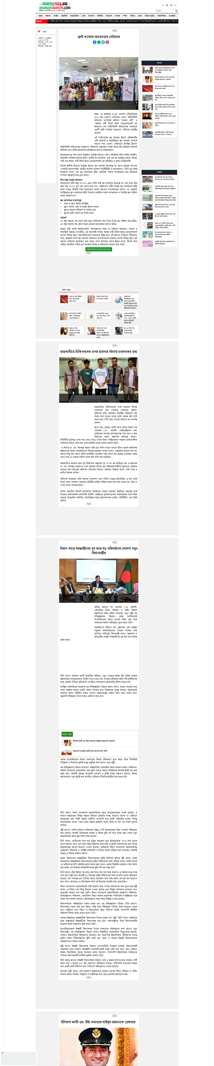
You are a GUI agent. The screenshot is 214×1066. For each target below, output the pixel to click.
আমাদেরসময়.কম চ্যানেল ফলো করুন (98, 249)
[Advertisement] (114, 7)
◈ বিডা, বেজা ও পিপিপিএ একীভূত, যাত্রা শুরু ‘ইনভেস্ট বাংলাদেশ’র (71, 21)
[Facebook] (163, 6)
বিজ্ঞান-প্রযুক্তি (149, 16)
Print (114, 31)
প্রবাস (140, 16)
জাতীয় (56, 16)
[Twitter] (171, 6)
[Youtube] (167, 6)
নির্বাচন (132, 16)
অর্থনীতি (100, 16)
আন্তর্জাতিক (74, 16)
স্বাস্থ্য (44, 32)
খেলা (83, 16)
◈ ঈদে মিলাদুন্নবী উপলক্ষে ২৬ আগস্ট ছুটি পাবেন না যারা (111, 21)
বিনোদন (91, 16)
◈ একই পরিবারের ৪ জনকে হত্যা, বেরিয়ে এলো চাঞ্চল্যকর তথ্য (148, 21)
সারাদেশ (109, 16)
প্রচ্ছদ (40, 16)
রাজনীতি (64, 16)
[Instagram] (175, 6)
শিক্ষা (125, 16)
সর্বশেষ (48, 16)
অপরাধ (117, 16)
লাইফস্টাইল (161, 16)
